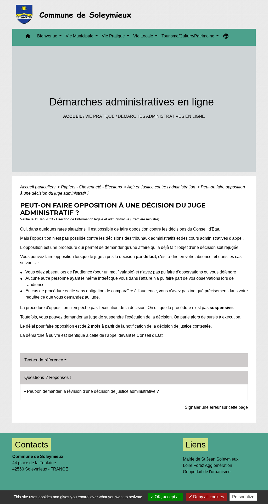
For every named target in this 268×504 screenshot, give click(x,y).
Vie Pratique (100, 116)
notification (136, 326)
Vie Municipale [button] (80, 36)
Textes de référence (43, 359)
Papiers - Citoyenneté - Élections (92, 187)
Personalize (243, 497)
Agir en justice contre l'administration (161, 187)
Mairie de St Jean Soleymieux (210, 459)
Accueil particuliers (38, 187)
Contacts (31, 444)
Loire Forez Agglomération (207, 465)
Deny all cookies (208, 497)
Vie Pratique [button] (114, 36)
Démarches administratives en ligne (161, 116)
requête (32, 297)
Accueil (72, 116)
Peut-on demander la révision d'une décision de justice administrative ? (93, 391)
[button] (27, 37)
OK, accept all (167, 497)
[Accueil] (75, 14)
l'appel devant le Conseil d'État (134, 335)
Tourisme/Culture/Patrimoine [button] (188, 36)
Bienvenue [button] (47, 36)
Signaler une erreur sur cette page (216, 407)
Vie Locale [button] (143, 36)
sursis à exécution (223, 317)
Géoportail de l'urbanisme (207, 471)
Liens (196, 444)
